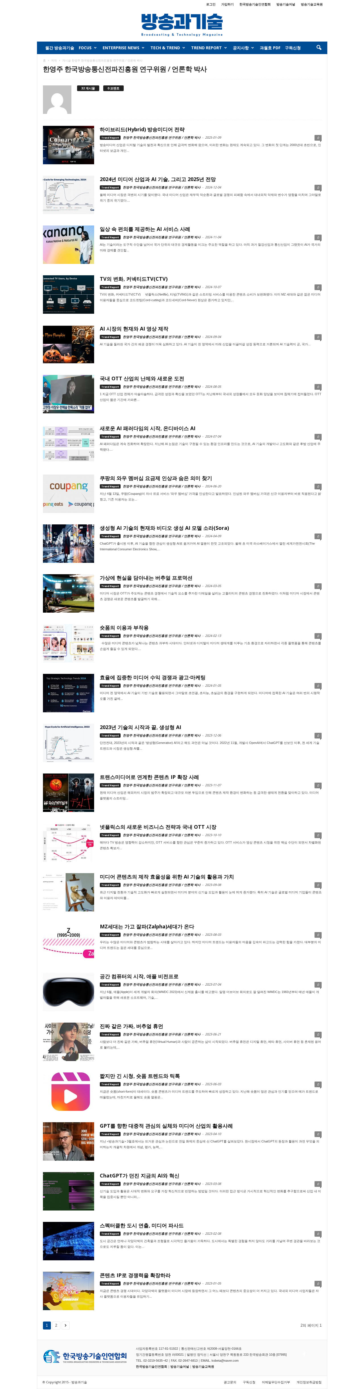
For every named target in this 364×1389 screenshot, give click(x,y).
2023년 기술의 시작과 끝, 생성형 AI (140, 727)
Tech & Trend (165, 47)
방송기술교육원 (312, 4)
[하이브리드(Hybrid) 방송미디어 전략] (68, 145)
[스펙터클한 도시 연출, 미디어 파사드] (68, 1241)
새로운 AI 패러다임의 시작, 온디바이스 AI (147, 428)
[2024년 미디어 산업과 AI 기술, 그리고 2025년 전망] (68, 195)
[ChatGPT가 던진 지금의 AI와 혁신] (68, 1191)
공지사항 (241, 47)
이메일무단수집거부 (276, 1382)
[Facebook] (304, 1353)
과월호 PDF (270, 47)
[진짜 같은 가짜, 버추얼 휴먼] (68, 1042)
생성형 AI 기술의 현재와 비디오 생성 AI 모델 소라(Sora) (164, 527)
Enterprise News (121, 47)
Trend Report (206, 47)
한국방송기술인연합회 (255, 4)
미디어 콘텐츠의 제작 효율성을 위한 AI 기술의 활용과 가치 (167, 876)
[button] (319, 48)
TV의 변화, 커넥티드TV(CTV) (133, 278)
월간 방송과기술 (59, 47)
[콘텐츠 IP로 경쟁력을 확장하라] (68, 1291)
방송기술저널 (285, 4)
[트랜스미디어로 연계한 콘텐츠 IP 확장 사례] (68, 793)
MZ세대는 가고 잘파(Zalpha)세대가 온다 (147, 926)
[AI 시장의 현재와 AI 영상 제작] (68, 344)
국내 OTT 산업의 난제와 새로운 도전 (142, 378)
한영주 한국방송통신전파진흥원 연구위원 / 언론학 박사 (161, 137)
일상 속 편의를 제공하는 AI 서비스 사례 (145, 228)
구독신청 (293, 47)
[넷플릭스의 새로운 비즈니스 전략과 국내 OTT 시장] (68, 842)
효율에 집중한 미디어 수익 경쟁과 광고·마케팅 (153, 677)
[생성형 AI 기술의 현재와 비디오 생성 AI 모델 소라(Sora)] (68, 543)
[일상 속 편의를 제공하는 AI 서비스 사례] (68, 244)
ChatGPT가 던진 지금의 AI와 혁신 (139, 1175)
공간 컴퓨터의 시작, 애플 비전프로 (139, 976)
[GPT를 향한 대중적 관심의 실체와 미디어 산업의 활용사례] (68, 1141)
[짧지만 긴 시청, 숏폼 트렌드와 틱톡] (68, 1091)
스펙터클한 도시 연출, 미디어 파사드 (142, 1225)
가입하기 (227, 4)
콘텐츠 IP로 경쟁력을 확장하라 (135, 1275)
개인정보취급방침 (309, 1382)
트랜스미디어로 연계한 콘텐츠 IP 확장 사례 (149, 777)
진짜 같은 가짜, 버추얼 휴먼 (131, 1026)
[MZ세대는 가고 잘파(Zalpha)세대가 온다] (68, 942)
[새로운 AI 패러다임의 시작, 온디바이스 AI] (68, 444)
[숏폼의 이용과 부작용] (68, 643)
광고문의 (230, 1382)
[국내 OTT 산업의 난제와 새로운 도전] (68, 394)
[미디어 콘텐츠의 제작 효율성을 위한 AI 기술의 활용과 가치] (68, 892)
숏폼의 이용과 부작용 (124, 627)
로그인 (211, 4)
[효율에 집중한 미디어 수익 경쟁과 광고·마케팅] (68, 693)
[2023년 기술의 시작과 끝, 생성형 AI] (68, 743)
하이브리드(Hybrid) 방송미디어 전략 (142, 129)
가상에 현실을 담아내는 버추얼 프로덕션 (146, 577)
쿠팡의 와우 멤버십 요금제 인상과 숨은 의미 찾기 (156, 478)
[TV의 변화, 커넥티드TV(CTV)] (68, 294)
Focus (85, 47)
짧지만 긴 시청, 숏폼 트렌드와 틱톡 (140, 1075)
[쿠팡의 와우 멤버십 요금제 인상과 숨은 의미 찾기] (68, 494)
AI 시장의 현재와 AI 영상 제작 (134, 328)
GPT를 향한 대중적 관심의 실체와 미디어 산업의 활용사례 (166, 1125)
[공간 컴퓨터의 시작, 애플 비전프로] (68, 992)
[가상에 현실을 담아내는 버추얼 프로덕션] (68, 593)
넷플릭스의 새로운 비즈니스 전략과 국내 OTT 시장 (158, 826)
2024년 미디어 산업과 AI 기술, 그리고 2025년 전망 (158, 179)
